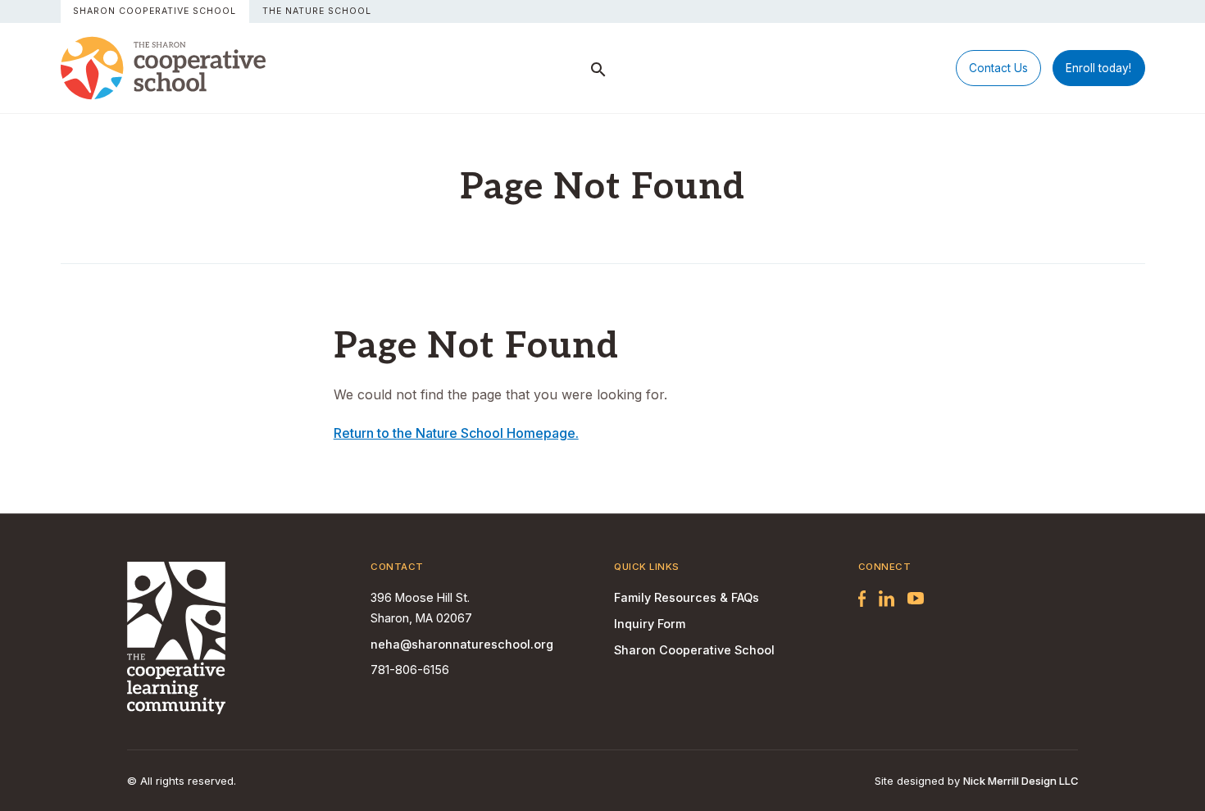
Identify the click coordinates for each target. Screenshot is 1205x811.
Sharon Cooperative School (154, 11)
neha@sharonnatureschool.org (462, 644)
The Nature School (316, 11)
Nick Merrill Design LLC (1020, 780)
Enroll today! (1098, 68)
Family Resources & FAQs (686, 597)
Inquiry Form (649, 624)
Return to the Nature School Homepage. (456, 433)
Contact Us (998, 68)
